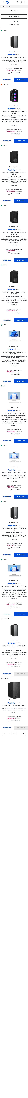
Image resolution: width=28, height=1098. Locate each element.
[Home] (7, 2)
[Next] (18, 733)
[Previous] (9, 733)
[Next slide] (18, 42)
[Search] (17, 2)
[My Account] (21, 2)
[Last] (23, 733)
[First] (4, 733)
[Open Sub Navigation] (2, 2)
